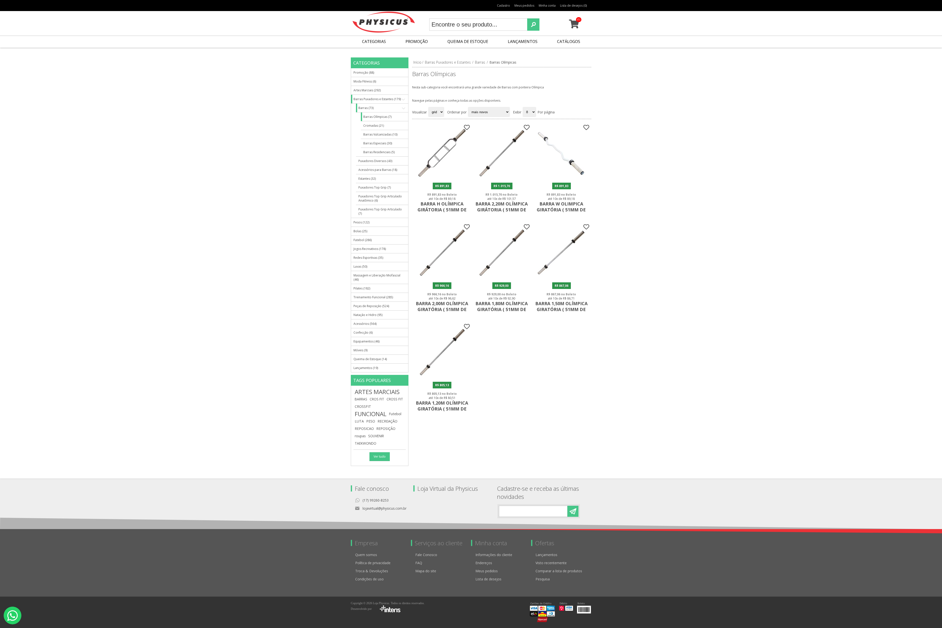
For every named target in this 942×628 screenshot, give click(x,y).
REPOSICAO (364, 428)
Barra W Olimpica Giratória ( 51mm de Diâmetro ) (561, 209)
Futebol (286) (362, 240)
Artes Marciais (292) (367, 90)
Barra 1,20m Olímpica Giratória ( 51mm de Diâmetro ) (442, 409)
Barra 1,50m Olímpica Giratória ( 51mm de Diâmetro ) (561, 309)
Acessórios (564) (365, 324)
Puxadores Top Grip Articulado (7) (380, 211)
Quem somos (366, 554)
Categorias (374, 41)
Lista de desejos (488, 579)
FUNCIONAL (370, 414)
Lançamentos (522, 41)
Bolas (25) (360, 231)
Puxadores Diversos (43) (375, 161)
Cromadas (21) (373, 125)
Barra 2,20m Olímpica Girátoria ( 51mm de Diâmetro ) (501, 209)
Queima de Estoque (467, 41)
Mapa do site (425, 571)
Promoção (417, 41)
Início (417, 62)
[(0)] (574, 26)
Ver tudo (380, 456)
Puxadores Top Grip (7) (374, 187)
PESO (370, 421)
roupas (360, 436)
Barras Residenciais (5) (379, 152)
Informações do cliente (493, 554)
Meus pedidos (524, 5)
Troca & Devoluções (371, 571)
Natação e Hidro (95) (367, 315)
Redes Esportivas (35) (368, 258)
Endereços (483, 562)
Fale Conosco (426, 554)
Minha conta (547, 5)
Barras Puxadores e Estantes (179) (377, 99)
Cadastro (503, 5)
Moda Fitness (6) (364, 81)
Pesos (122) (361, 222)
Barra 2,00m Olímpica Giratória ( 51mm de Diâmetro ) (442, 309)
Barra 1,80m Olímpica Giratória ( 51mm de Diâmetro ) (501, 309)
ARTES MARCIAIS (377, 392)
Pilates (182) (361, 288)
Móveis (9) (360, 350)
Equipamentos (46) (366, 341)
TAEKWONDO (365, 443)
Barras (480, 62)
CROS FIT (377, 399)
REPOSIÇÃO (385, 428)
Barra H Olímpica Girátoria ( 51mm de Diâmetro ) (442, 209)
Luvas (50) (360, 266)
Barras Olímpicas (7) (377, 117)
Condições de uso (369, 579)
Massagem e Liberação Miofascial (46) (376, 277)
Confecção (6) (363, 332)
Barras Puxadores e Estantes (448, 62)
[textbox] (478, 24)
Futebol (395, 413)
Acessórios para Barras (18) (377, 170)
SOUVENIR (376, 436)
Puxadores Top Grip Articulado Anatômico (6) (380, 198)
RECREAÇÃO (387, 421)
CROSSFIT (363, 406)
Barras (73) (366, 108)
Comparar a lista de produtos (559, 571)
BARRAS (361, 399)
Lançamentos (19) (365, 368)
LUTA (359, 421)
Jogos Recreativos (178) (369, 249)
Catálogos (568, 41)
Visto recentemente (551, 562)
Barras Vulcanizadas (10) (380, 134)
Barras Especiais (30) (377, 143)
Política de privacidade (373, 562)
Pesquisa (543, 579)
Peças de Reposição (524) (371, 306)
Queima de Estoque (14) (370, 359)
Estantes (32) (367, 179)
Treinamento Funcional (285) (373, 297)
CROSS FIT (395, 399)
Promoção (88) (363, 72)
